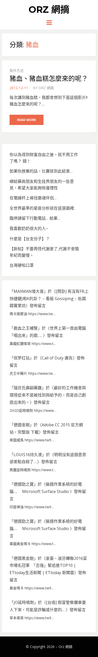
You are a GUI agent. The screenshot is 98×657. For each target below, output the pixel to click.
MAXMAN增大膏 (29, 291)
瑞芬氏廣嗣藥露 (28, 387)
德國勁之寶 (24, 484)
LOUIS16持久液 (28, 454)
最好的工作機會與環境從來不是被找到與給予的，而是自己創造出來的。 (48, 395)
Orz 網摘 (49, 9)
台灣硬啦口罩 (22, 265)
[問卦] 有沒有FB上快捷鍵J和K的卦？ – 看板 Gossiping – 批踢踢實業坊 (49, 299)
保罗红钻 (22, 358)
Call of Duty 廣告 (57, 358)
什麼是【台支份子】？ (30, 238)
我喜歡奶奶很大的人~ (29, 228)
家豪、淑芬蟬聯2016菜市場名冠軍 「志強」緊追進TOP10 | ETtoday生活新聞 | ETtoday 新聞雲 (48, 566)
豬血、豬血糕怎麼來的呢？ (49, 79)
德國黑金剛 (24, 558)
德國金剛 (22, 425)
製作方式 (17, 70)
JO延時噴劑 (24, 602)
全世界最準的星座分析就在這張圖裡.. (42, 208)
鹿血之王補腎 (26, 328)
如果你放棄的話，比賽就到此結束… (41, 171)
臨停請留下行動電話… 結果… (35, 218)
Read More (26, 119)
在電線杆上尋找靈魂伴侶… (33, 198)
